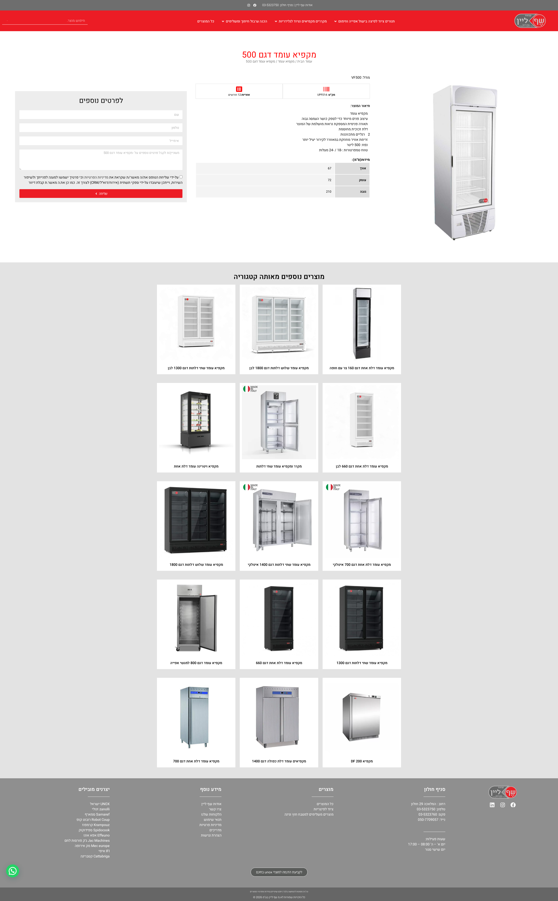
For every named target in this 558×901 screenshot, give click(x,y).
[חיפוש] (6, 20)
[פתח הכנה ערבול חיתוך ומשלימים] (223, 21)
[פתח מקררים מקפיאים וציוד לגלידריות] (276, 21)
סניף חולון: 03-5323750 (277, 5)
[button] (12, 870)
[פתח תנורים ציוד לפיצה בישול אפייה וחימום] (335, 21)
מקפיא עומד (286, 61)
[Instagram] (249, 5)
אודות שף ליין (304, 5)
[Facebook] (255, 5)
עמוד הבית (304, 61)
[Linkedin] (492, 805)
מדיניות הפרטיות (96, 177)
